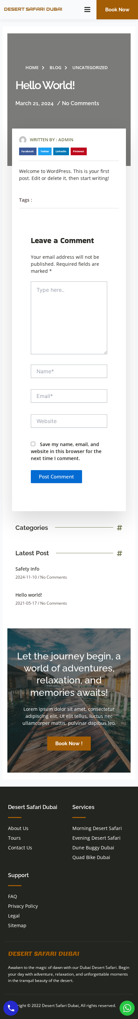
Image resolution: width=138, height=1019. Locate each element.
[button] (87, 10)
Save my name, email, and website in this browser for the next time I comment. (66, 451)
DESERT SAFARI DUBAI (33, 9)
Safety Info (27, 569)
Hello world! (28, 595)
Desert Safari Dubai (43, 954)
